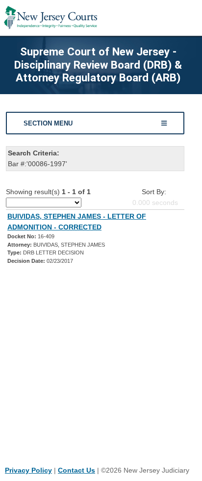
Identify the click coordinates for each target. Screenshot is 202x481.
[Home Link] (50, 18)
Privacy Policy (28, 470)
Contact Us (76, 470)
